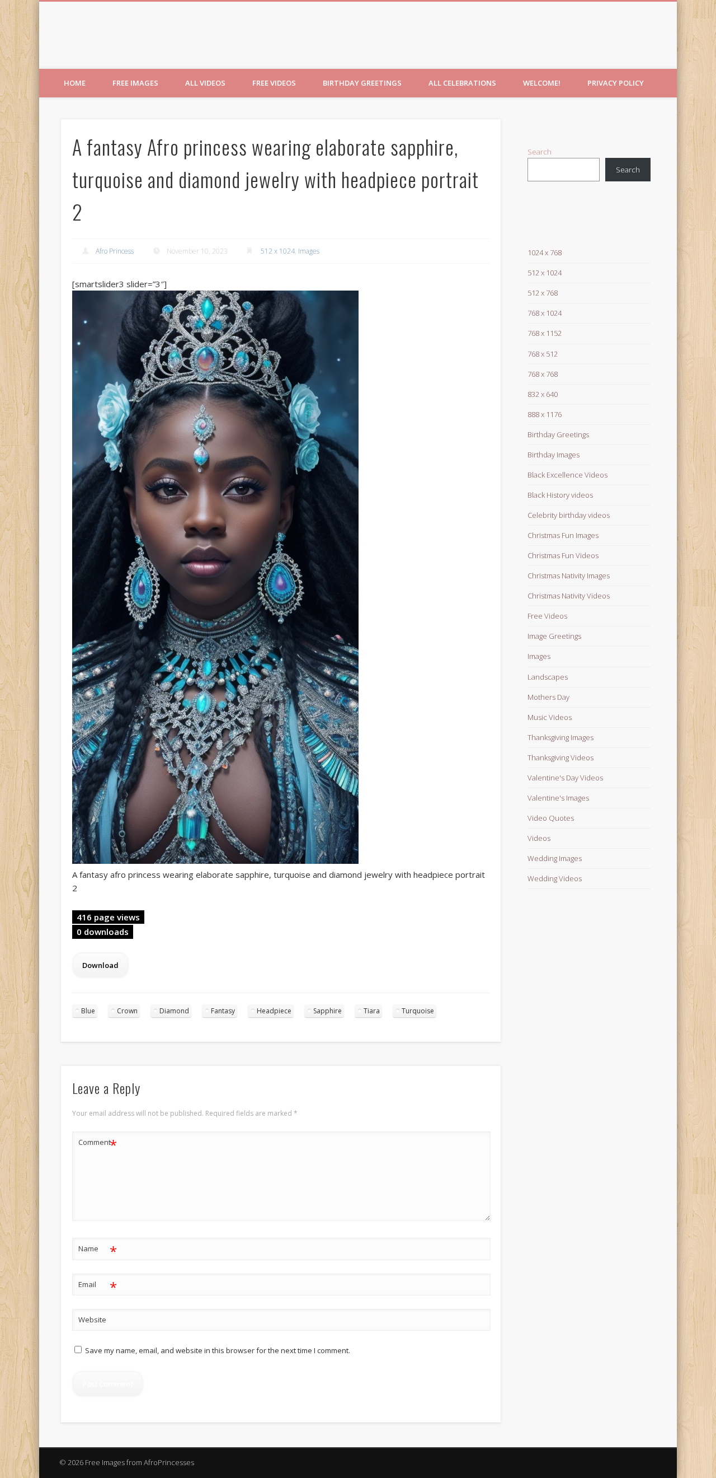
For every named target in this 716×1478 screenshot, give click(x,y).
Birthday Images (553, 455)
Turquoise (418, 1011)
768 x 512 (542, 354)
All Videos (205, 83)
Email (97, 1286)
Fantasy (223, 1011)
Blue (88, 1011)
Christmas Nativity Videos (568, 596)
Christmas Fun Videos (563, 555)
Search (539, 152)
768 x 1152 (544, 333)
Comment (97, 1143)
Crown (127, 1011)
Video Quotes (550, 818)
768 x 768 (542, 374)
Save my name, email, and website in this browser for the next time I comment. (217, 1350)
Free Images (135, 83)
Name (97, 1250)
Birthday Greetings (362, 83)
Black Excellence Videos (567, 475)
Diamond (174, 1011)
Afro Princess (115, 251)
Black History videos (560, 495)
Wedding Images (554, 858)
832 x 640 (542, 394)
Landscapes (547, 677)
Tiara (372, 1011)
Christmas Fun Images (563, 535)
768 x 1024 (544, 313)
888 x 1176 (544, 414)
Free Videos (274, 83)
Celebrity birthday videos (568, 515)
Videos (538, 838)
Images (308, 251)
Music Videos (549, 717)
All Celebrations (462, 83)
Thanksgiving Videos (560, 757)
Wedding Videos (554, 878)
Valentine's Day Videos (565, 778)
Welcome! (541, 83)
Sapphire (327, 1011)
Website (92, 1320)
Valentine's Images (558, 798)
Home (75, 83)
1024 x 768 (544, 252)
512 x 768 (542, 293)
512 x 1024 (278, 251)
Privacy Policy (615, 83)
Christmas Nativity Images (568, 575)
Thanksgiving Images (560, 737)
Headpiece (274, 1011)
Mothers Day (548, 697)
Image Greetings (554, 636)
